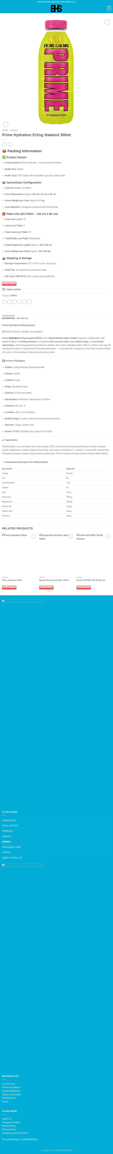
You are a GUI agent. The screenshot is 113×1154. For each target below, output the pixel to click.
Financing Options (11, 1087)
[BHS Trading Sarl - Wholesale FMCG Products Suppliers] (56, 8)
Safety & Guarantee (11, 1094)
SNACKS (6, 836)
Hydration (14, 338)
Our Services (8, 1084)
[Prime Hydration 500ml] (19, 554)
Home (5, 130)
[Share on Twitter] (14, 302)
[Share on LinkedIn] (29, 302)
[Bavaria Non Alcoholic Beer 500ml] (56, 554)
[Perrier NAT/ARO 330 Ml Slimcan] (93, 554)
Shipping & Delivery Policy (15, 1133)
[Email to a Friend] (19, 302)
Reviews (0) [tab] (22, 318)
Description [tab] (8, 318)
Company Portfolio (11, 1122)
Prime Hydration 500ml (12, 580)
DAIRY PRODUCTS (12, 858)
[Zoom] (5, 124)
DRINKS (14, 130)
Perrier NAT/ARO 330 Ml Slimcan (90, 580)
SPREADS (7, 831)
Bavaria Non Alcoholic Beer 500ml (54, 580)
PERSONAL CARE (11, 847)
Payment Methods (11, 1091)
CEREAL (6, 852)
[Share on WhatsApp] (4, 302)
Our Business (8, 1098)
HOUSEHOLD (9, 820)
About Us (6, 1119)
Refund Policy (9, 1126)
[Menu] (3, 8)
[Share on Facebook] (9, 302)
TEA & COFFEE (10, 826)
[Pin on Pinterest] (24, 302)
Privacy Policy (9, 1129)
